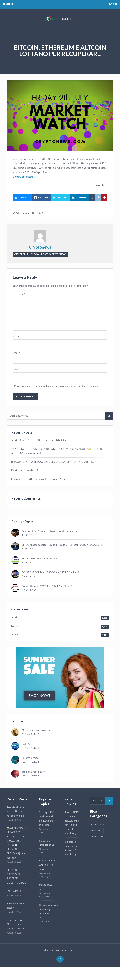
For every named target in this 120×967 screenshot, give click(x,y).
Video (14, 634)
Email (16, 352)
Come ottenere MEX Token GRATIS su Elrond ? (47, 586)
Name (17, 336)
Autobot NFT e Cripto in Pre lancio (47, 864)
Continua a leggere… (24, 176)
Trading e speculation (33, 771)
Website (17, 369)
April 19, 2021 (30, 548)
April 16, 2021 (30, 562)
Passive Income (30, 757)
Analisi (15, 617)
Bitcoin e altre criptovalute (36, 730)
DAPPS (26, 744)
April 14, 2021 (30, 576)
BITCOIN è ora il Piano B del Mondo (41, 558)
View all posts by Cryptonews (48, 254)
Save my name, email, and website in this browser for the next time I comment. (57, 385)
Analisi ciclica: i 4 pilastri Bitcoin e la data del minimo (39, 440)
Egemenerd (70, 949)
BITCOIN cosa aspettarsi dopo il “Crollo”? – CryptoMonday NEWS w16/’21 (62, 544)
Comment (19, 293)
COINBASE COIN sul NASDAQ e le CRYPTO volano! (50, 572)
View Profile (21, 254)
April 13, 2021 (30, 590)
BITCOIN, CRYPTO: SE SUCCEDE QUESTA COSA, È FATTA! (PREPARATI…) (52, 461)
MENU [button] (9, 4)
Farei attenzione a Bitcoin (25, 470)
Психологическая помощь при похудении (48, 909)
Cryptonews (40, 247)
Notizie (39, 212)
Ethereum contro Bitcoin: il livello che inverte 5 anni (39, 478)
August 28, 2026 (31, 535)
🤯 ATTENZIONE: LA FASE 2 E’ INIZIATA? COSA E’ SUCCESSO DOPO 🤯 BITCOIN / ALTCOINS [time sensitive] (57, 451)
